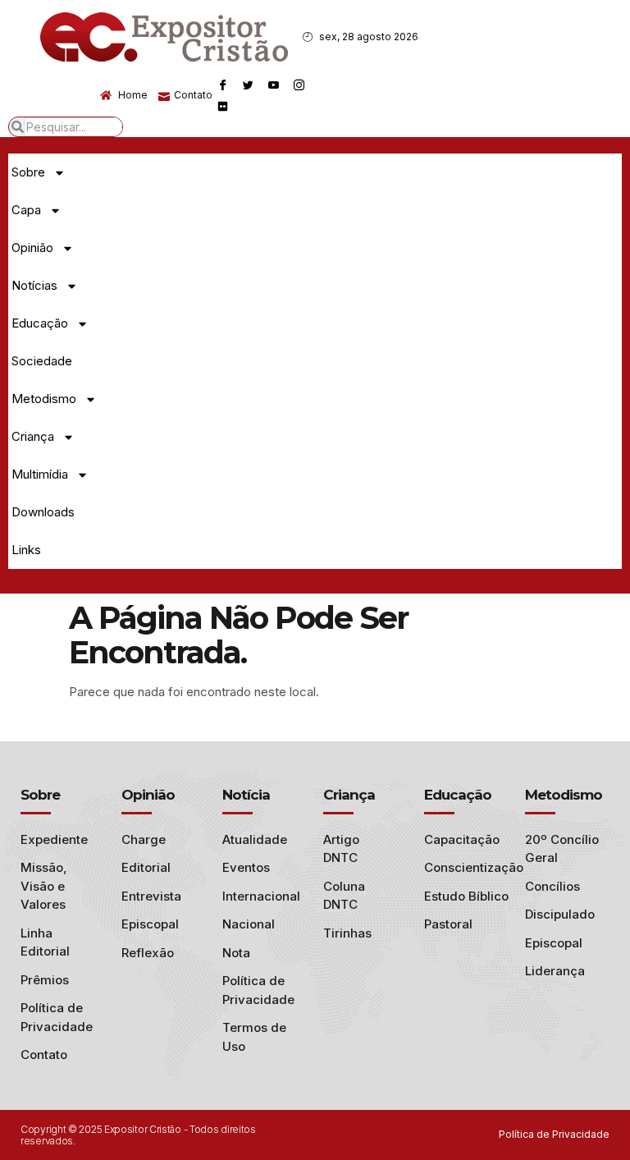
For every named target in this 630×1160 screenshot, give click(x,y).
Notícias (34, 285)
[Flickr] (223, 106)
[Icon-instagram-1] (299, 84)
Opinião (32, 247)
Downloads (43, 512)
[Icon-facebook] (223, 84)
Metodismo (43, 398)
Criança (32, 436)
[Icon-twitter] (248, 84)
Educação (39, 323)
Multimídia (39, 474)
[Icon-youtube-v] (274, 84)
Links (26, 549)
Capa (26, 210)
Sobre (28, 172)
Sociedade (41, 361)
